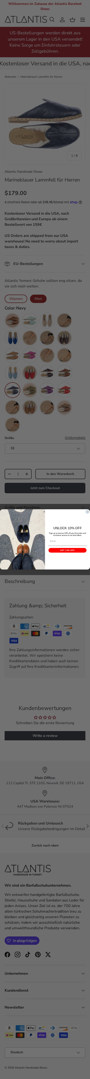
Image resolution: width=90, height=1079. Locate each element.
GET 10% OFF (67, 550)
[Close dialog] (87, 511)
